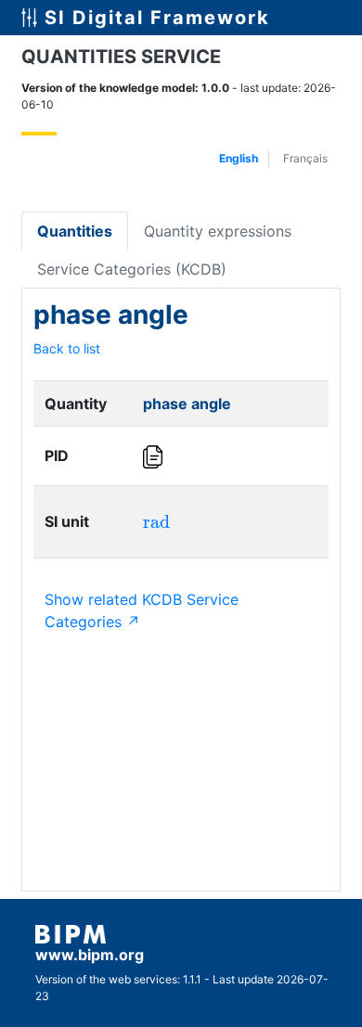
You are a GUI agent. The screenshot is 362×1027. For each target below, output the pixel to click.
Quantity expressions (217, 231)
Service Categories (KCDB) (131, 269)
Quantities (74, 231)
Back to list (66, 348)
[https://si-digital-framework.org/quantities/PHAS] (154, 457)
